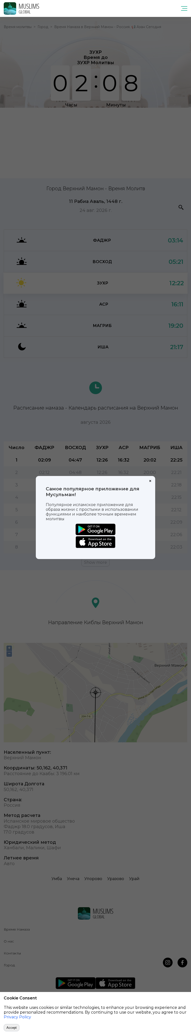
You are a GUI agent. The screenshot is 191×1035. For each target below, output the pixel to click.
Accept (11, 1028)
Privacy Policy (17, 1017)
